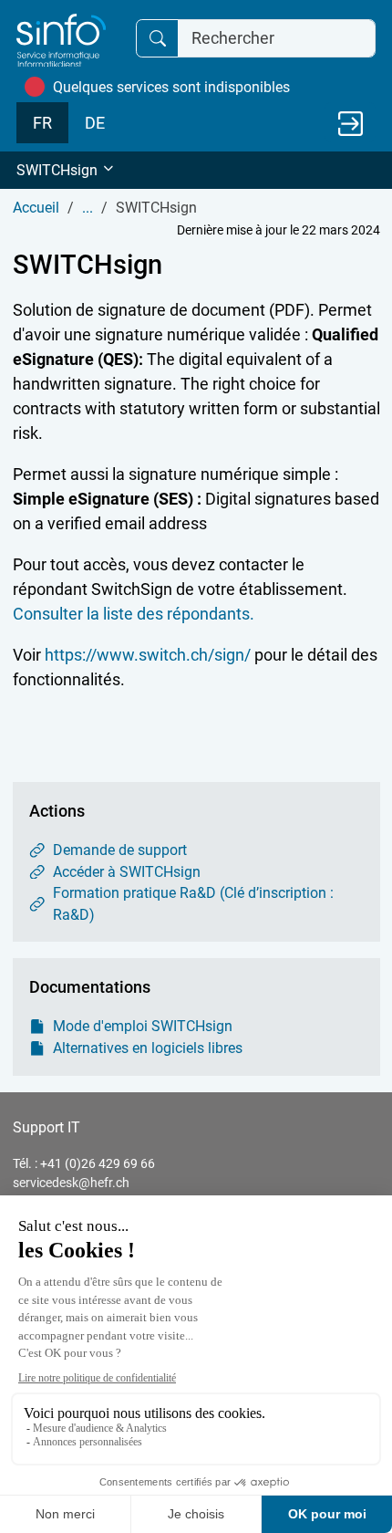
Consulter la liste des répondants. (133, 613)
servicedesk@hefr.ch (71, 1182)
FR (42, 122)
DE (95, 122)
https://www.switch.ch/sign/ (149, 654)
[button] (196, 170)
